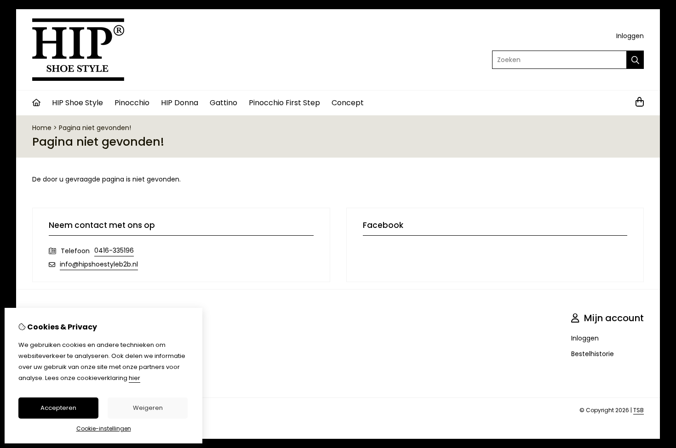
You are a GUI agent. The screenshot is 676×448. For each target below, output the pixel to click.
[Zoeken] (635, 60)
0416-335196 (114, 250)
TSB (638, 410)
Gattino (223, 102)
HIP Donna (179, 102)
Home (42, 127)
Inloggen (630, 35)
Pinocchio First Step (284, 102)
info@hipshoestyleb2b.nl (99, 264)
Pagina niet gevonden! (95, 127)
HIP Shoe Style (77, 102)
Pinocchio (132, 102)
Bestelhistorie (592, 353)
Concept (348, 102)
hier (134, 378)
